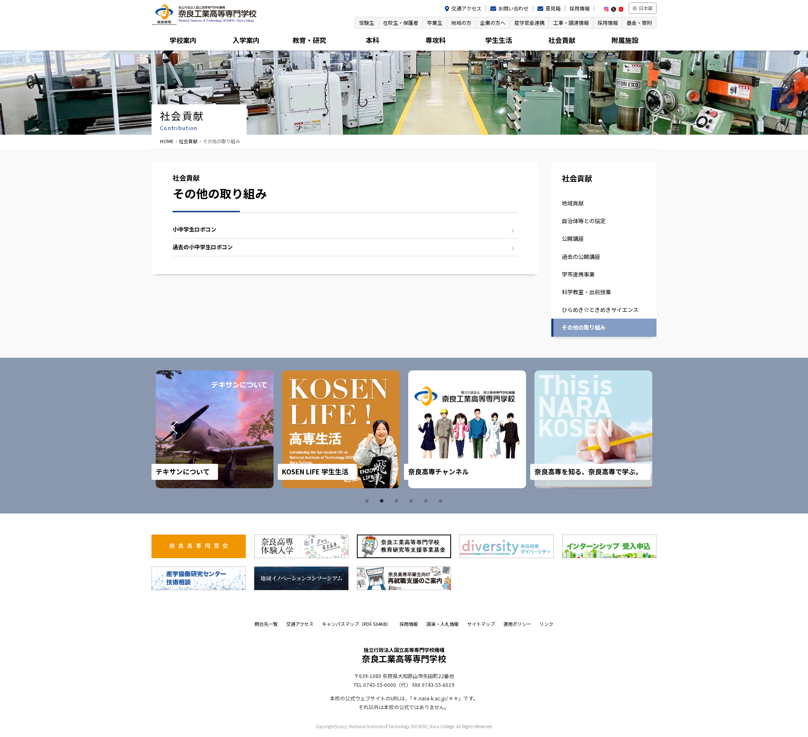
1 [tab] (368, 501)
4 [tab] (412, 501)
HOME (166, 141)
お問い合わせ (513, 8)
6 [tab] (442, 501)
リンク (546, 623)
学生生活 (498, 40)
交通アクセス (466, 8)
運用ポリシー (517, 623)
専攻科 (435, 40)
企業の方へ (492, 22)
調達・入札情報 (442, 623)
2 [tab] (383, 501)
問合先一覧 (266, 623)
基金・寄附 (639, 22)
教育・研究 (309, 40)
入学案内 (246, 40)
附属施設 (624, 40)
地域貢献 (573, 203)
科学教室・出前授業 (586, 292)
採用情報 (579, 8)
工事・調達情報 (571, 22)
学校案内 (183, 40)
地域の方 (461, 22)
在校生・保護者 (400, 22)
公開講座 (573, 238)
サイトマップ (481, 623)
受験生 (366, 22)
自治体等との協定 (584, 221)
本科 (372, 40)
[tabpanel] (215, 429)
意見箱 (553, 8)
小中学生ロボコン (194, 229)
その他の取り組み (584, 327)
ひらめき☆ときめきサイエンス (600, 310)
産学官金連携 (529, 22)
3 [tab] (397, 501)
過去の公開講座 (581, 257)
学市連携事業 (578, 274)
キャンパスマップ (356, 623)
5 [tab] (427, 501)
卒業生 (434, 22)
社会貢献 (561, 40)
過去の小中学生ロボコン (203, 247)
